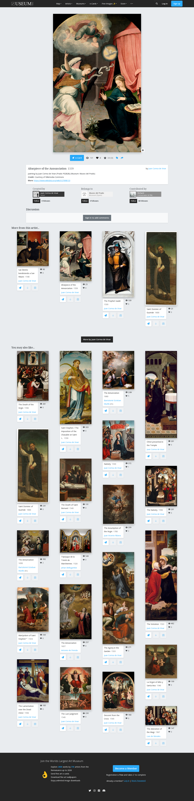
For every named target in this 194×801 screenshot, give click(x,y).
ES (26, 571)
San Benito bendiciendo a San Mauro (26, 273)
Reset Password (138, 780)
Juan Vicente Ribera (112, 535)
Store (123, 3)
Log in (165, 3)
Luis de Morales (153, 736)
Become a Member (126, 768)
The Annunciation (26, 560)
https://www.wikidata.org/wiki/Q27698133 (52, 180)
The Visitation (153, 624)
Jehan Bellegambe (69, 567)
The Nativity (152, 510)
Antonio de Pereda (69, 650)
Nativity (107, 464)
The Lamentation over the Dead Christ (26, 709)
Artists (68, 3)
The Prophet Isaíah (112, 301)
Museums (80, 3)
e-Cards (93, 3)
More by (97, 339)
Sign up (176, 3)
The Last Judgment (69, 714)
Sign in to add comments (97, 218)
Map (58, 3)
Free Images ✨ (108, 3)
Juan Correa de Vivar (157, 168)
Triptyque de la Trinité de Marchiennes (68, 560)
